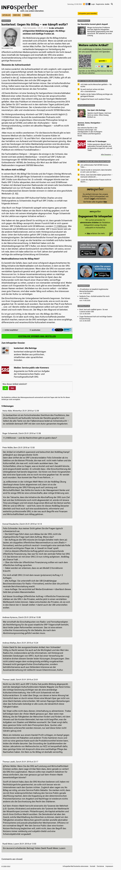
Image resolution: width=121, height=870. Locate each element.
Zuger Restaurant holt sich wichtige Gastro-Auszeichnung (95, 317)
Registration (100, 4)
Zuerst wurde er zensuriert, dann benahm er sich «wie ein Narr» (96, 171)
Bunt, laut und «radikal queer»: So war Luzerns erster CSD (93, 310)
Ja (5, 388)
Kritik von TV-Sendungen (96, 141)
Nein (12, 388)
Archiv (107, 4)
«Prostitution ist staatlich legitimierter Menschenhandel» (93, 290)
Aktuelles (6, 15)
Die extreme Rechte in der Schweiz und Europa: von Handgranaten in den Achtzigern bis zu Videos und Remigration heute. (90, 132)
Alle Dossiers (106, 154)
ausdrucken (36, 330)
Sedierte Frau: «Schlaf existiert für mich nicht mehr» (94, 297)
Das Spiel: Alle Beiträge (96, 110)
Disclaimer (100, 866)
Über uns (16, 15)
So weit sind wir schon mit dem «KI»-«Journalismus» (92, 90)
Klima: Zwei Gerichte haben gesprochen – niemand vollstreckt (96, 176)
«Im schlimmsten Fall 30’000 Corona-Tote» (94, 166)
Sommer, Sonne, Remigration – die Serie (90, 124)
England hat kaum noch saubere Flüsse (95, 99)
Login (93, 4)
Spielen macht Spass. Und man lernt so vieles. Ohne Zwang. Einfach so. (99, 115)
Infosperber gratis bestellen (87, 13)
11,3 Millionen (60, 226)
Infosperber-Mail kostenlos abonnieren (75, 866)
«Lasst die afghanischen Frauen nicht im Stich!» (95, 180)
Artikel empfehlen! (11, 330)
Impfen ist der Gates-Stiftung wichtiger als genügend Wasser (96, 95)
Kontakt (92, 866)
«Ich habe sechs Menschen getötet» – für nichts (96, 85)
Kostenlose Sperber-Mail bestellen (37, 336)
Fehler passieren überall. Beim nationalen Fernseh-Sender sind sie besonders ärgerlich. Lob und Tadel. (99, 147)
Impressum (109, 866)
